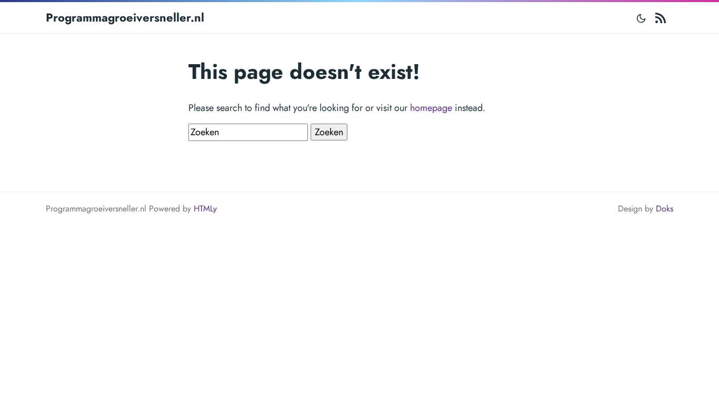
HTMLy (205, 209)
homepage (431, 108)
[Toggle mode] (641, 17)
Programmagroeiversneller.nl (125, 17)
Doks (664, 209)
